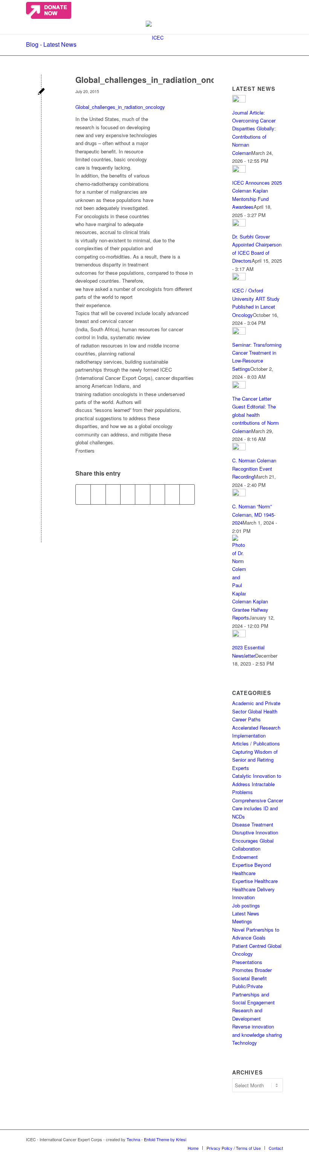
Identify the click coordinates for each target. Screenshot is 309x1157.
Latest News (245, 913)
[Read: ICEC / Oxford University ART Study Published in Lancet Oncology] (239, 278)
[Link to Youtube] (266, 1139)
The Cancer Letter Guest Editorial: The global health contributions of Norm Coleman (255, 415)
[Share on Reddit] (172, 494)
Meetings (242, 921)
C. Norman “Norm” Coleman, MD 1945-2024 (253, 514)
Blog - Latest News (51, 44)
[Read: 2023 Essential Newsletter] (239, 635)
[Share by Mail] (187, 494)
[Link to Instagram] (277, 1139)
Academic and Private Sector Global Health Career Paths (256, 711)
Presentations (247, 962)
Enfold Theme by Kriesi (165, 1139)
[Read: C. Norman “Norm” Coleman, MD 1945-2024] (239, 494)
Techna (133, 1139)
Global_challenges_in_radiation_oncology (120, 106)
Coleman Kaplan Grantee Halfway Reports (250, 609)
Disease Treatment (252, 824)
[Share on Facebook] (83, 494)
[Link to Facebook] (243, 1139)
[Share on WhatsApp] (113, 494)
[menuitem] (193, 1148)
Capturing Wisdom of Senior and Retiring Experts (255, 759)
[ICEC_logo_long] (155, 38)
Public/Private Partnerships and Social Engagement (253, 994)
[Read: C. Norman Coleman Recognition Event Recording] (239, 448)
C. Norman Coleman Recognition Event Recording (254, 468)
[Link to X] (254, 1139)
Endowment (245, 856)
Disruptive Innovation (255, 832)
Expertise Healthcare (255, 881)
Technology (244, 1042)
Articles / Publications (256, 743)
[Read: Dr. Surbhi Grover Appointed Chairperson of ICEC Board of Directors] (239, 224)
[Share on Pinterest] (128, 494)
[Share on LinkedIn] (142, 494)
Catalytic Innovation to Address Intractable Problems (256, 784)
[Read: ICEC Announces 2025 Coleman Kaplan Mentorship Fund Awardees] (239, 170)
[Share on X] (98, 494)
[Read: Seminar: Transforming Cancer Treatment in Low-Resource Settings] (239, 332)
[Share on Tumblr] (157, 494)
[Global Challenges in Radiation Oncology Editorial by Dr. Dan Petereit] (41, 92)
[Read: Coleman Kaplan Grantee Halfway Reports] (239, 593)
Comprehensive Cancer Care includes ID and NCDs (257, 808)
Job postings (246, 905)
